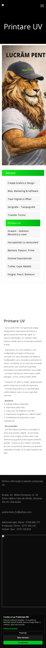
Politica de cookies (10, 628)
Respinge (23, 633)
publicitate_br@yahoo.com (17, 512)
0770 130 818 (24, 529)
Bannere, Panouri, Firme (21, 250)
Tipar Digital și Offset (19, 199)
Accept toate (23, 642)
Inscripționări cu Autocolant (23, 242)
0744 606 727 (33, 522)
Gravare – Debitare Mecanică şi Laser (18, 232)
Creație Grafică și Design (21, 183)
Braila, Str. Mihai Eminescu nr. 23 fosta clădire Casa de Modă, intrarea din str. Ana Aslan (22, 498)
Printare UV (14, 223)
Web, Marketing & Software (23, 191)
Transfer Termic (17, 215)
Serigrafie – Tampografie (21, 207)
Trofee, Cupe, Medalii (19, 266)
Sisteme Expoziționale (20, 258)
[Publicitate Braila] (17, 6)
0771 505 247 (29, 525)
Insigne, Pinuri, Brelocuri (21, 274)
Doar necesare (23, 638)
